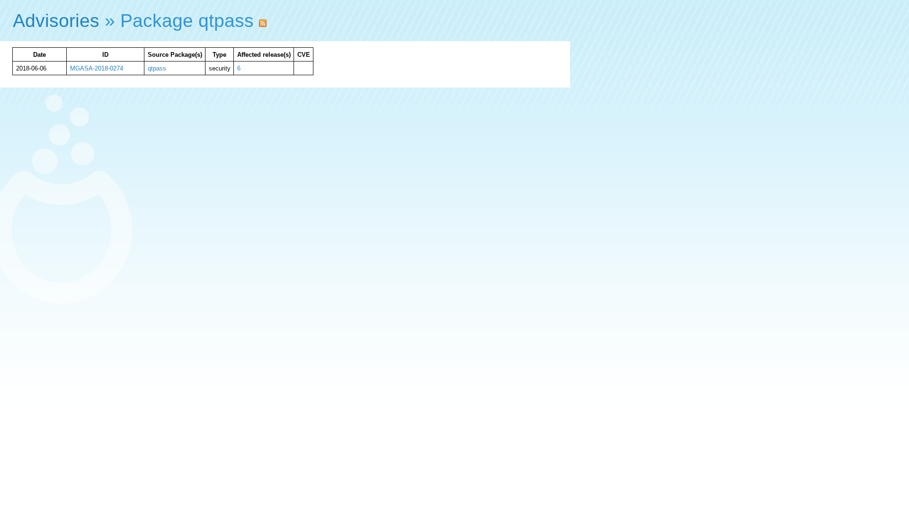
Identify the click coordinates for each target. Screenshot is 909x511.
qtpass (157, 68)
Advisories (56, 20)
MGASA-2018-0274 (96, 68)
